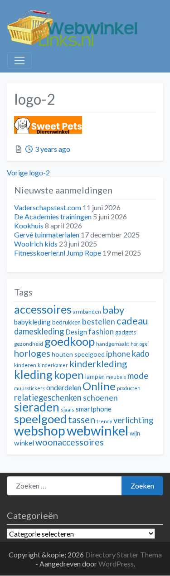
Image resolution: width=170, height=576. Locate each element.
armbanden (87, 311)
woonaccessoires (69, 442)
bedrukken (66, 322)
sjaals (67, 409)
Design (76, 332)
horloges (32, 353)
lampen (95, 376)
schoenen (100, 397)
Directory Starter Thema (123, 554)
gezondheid (28, 343)
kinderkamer (53, 365)
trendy (104, 421)
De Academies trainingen (53, 216)
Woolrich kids (36, 243)
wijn (135, 433)
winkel (24, 443)
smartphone (94, 409)
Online (99, 385)
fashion (101, 331)
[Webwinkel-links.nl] (72, 26)
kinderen (25, 365)
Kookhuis (29, 225)
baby (113, 310)
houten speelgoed (78, 354)
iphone (118, 353)
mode (138, 375)
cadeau (132, 321)
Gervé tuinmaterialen (46, 234)
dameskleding (39, 331)
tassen (81, 419)
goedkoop (69, 341)
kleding (33, 374)
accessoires (43, 309)
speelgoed (40, 418)
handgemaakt (112, 343)
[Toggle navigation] (19, 60)
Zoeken (142, 485)
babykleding (32, 322)
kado (140, 353)
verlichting (133, 420)
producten (129, 388)
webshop (39, 430)
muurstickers (29, 388)
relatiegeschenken (48, 397)
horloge (139, 344)
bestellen (98, 321)
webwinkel (97, 430)
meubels (116, 377)
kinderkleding (98, 363)
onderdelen (63, 387)
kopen (69, 374)
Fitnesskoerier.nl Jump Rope (57, 252)
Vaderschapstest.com (47, 207)
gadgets (125, 332)
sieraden (36, 407)
